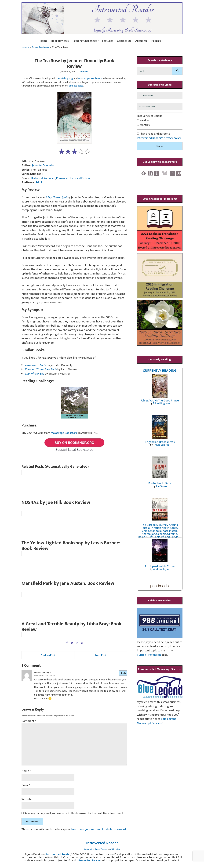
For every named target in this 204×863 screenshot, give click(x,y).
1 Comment (82, 71)
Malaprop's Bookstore (90, 78)
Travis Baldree (161, 445)
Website (27, 799)
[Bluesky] (165, 173)
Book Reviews (60, 41)
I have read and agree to (159, 136)
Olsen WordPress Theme (95, 849)
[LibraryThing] (157, 173)
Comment (29, 721)
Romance (62, 178)
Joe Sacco (161, 486)
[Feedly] (143, 173)
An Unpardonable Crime (160, 566)
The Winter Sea (34, 373)
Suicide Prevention (149, 654)
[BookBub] (179, 173)
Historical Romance (43, 178)
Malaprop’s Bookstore (64, 432)
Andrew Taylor (161, 569)
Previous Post (47, 655)
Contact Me (124, 41)
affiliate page (76, 86)
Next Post (100, 655)
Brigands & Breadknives (160, 442)
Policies (156, 41)
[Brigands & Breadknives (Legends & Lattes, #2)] (160, 426)
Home (43, 41)
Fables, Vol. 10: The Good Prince (160, 400)
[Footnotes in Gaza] (160, 466)
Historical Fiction (79, 178)
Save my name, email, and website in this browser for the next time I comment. (74, 813)
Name (26, 771)
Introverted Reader (102, 843)
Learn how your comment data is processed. (98, 829)
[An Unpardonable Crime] (160, 550)
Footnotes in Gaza (159, 483)
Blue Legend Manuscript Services (156, 721)
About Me (141, 41)
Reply (123, 673)
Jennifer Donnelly (43, 165)
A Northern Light (35, 365)
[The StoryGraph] (150, 173)
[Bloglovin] (172, 173)
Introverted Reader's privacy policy (159, 138)
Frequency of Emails (149, 116)
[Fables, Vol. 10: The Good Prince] (160, 385)
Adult (39, 182)
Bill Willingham (161, 403)
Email (26, 785)
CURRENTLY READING (160, 371)
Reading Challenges (85, 41)
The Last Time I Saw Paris (41, 369)
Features (107, 41)
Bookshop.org (65, 78)
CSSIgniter (115, 849)
